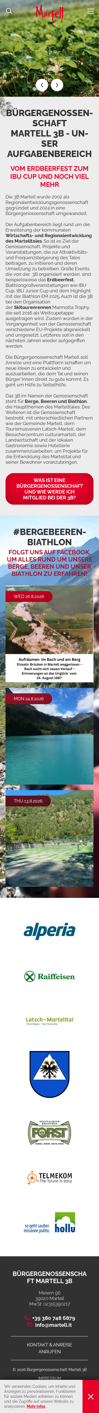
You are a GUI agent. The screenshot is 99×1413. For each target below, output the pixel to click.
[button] (90, 11)
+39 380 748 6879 (53, 1318)
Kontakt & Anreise (49, 1345)
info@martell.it (53, 1325)
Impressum (49, 1378)
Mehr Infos (36, 1406)
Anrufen (49, 1351)
